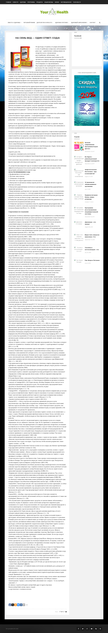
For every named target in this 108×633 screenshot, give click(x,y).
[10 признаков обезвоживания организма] (79, 184)
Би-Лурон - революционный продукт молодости (92, 159)
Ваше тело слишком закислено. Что (92, 236)
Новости (15, 2)
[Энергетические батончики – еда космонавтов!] (79, 173)
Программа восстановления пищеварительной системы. (91, 211)
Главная (8, 2)
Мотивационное (66, 2)
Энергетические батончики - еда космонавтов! (91, 171)
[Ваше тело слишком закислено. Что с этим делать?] (79, 237)
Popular (77, 137)
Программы (31, 2)
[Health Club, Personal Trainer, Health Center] (54, 12)
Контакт (93, 22)
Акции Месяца (48, 2)
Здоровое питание (61, 22)
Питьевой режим (29, 22)
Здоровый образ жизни (79, 22)
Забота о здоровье (14, 22)
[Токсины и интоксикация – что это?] (79, 249)
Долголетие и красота (44, 22)
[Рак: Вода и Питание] (79, 261)
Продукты (39, 2)
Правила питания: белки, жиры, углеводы (91, 197)
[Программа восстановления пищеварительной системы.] (79, 210)
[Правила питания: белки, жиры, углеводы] (79, 197)
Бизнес (57, 2)
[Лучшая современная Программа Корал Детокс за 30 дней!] (79, 146)
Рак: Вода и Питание (92, 260)
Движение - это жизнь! (90, 223)
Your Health (77, 2)
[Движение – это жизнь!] (79, 223)
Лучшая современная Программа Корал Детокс (91, 145)
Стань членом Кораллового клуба (87, 72)
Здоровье (23, 2)
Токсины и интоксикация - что (92, 248)
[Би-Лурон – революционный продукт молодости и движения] (79, 160)
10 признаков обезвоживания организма (90, 184)
